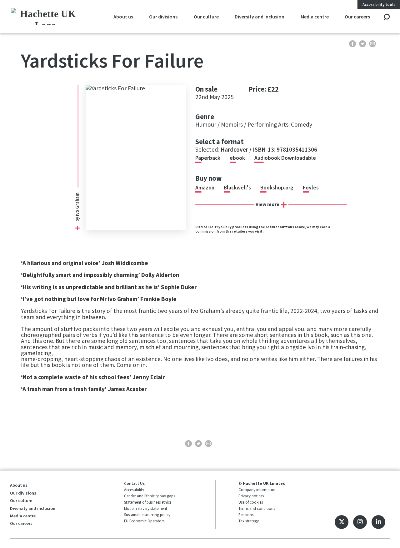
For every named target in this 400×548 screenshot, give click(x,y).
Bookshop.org (276, 187)
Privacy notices (251, 495)
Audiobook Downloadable (285, 157)
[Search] (386, 17)
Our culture (206, 16)
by (77, 207)
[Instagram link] (360, 522)
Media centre (315, 16)
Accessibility (134, 489)
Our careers (357, 16)
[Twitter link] (341, 522)
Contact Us (134, 483)
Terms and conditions (256, 508)
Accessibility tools (378, 4)
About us (123, 16)
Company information (257, 489)
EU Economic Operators (144, 520)
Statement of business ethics (147, 502)
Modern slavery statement (145, 508)
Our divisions (163, 16)
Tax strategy (248, 520)
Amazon (204, 187)
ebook (237, 157)
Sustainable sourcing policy (147, 514)
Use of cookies (250, 502)
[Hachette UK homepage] (45, 16)
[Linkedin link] (378, 522)
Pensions (245, 514)
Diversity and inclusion (259, 16)
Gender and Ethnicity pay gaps (149, 495)
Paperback (207, 157)
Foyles (311, 187)
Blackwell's (237, 187)
